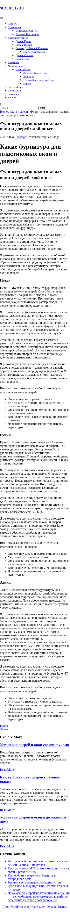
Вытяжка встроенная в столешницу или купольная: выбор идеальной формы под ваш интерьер (38, 886)
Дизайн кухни (23, 41)
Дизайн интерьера (18, 37)
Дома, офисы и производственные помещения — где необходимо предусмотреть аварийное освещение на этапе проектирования (38, 896)
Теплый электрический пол (38, 79)
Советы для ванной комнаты (32, 48)
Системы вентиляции (27, 34)
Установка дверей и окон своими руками (34, 745)
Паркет (27, 83)
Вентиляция (14, 27)
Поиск (41, 107)
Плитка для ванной (34, 51)
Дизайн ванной (24, 44)
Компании (13, 94)
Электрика (13, 62)
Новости (12, 23)
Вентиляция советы (27, 30)
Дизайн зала (22, 58)
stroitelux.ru (12, 7)
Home (4, 111)
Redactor (20, 137)
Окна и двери (15, 87)
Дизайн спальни (24, 55)
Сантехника (14, 90)
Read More (7, 769)
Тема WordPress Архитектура (35, 906)
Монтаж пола (15, 65)
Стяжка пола (23, 69)
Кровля (12, 97)
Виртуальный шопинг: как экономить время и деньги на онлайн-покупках (38, 863)
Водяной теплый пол (35, 72)
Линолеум (28, 76)
